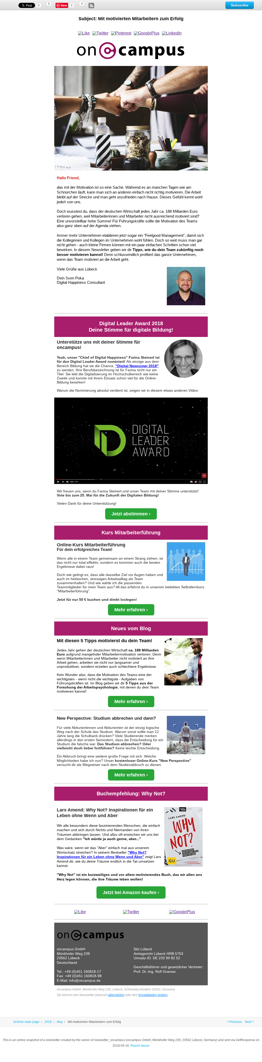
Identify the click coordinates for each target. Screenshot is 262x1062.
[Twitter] (100, 33)
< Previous (234, 1022)
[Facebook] (84, 33)
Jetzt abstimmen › (131, 513)
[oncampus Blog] (131, 118)
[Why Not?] (183, 837)
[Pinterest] (121, 33)
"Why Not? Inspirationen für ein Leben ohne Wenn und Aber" (102, 854)
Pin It (64, 5)
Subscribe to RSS (91, 5)
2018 (48, 1022)
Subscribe (239, 5)
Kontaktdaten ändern (153, 995)
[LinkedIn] (172, 33)
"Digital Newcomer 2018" (137, 366)
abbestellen (116, 995)
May (60, 1022)
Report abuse (139, 1045)
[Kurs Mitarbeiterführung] (186, 561)
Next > (249, 1022)
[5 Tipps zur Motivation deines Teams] (183, 661)
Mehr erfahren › (131, 609)
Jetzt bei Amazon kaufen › (131, 892)
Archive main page (26, 1022)
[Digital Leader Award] (183, 359)
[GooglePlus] (146, 33)
